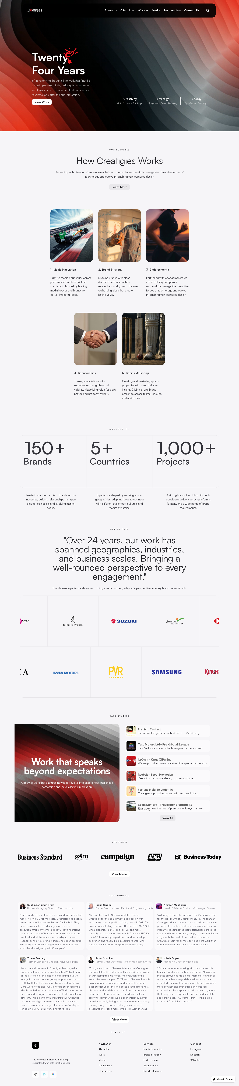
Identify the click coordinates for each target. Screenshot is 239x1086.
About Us (111, 10)
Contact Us (191, 10)
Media (156, 10)
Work (141, 10)
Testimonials (172, 10)
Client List (127, 10)
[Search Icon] (207, 10)
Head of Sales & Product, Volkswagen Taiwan (189, 908)
